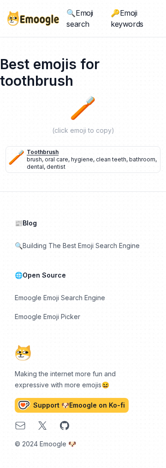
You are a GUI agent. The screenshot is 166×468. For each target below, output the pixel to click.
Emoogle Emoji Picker (47, 316)
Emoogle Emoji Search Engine (60, 298)
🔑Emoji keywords (127, 18)
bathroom (142, 159)
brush (34, 159)
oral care (56, 159)
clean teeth (111, 159)
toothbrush (43, 151)
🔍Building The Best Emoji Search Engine (77, 245)
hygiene (82, 159)
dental (35, 166)
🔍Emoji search (79, 18)
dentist (56, 166)
